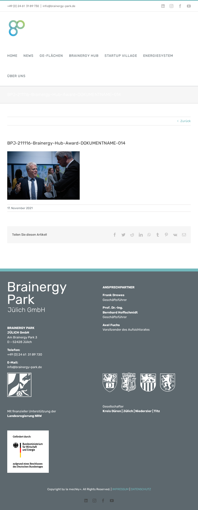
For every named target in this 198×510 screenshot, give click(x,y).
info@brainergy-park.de (59, 6)
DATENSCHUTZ (141, 489)
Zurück (185, 121)
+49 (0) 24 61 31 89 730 (23, 6)
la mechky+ (73, 489)
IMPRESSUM (120, 489)
